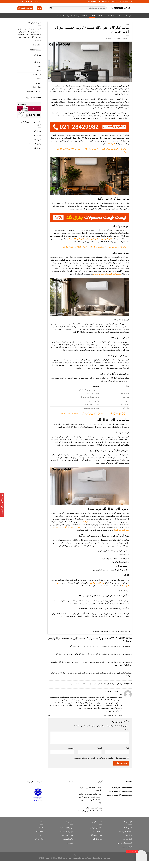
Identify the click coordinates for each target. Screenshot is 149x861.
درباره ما (128, 835)
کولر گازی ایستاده (91, 239)
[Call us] (24, 1)
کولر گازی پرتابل (67, 835)
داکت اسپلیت (68, 839)
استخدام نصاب (126, 847)
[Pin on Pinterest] (89, 624)
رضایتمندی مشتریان (63, 15)
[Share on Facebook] (101, 624)
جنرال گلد (129, 15)
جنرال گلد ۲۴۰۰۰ (35, 140)
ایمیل (99, 748)
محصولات (120, 15)
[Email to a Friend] (93, 624)
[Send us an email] (26, 1)
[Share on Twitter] (97, 624)
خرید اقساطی (101, 15)
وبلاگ (37, 1)
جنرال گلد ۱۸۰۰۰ (35, 135)
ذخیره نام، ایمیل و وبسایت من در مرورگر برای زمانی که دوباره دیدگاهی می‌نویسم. (100, 758)
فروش (119, 843)
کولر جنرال (39, 839)
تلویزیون (70, 843)
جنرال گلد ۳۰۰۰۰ (35, 144)
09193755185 (126, 791)
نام (127, 748)
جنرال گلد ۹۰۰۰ (35, 148)
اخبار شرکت (127, 839)
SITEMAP (39, 831)
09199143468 (126, 795)
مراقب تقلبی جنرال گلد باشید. (2, 504)
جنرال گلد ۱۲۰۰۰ (35, 131)
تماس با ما (128, 828)
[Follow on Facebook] (33, 1)
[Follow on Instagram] (31, 1)
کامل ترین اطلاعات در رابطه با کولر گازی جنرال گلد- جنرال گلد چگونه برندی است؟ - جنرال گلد (89, 654)
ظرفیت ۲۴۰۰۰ (82, 522)
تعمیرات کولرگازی (95, 835)
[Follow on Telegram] (18, 1)
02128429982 (35, 50)
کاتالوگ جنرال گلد (125, 831)
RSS (41, 835)
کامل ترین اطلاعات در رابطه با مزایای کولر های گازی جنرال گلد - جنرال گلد (96, 646)
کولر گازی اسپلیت (105, 239)
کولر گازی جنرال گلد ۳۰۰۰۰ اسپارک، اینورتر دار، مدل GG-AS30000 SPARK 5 (94, 414)
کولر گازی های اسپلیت (96, 583)
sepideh (110, 38)
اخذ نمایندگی (127, 843)
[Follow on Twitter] (28, 1)
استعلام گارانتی (96, 831)
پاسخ (49, 715)
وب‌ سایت (71, 748)
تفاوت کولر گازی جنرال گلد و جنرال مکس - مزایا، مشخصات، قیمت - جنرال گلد (95, 683)
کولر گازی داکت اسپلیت (75, 239)
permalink (105, 631)
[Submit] (51, 8)
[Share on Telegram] (78, 624)
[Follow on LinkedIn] (20, 1)
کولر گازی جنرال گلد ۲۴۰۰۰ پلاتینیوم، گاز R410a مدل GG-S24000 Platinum (95, 247)
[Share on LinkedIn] (85, 624)
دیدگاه (126, 729)
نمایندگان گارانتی (96, 828)
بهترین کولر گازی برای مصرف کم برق (107, 274)
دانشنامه (92, 15)
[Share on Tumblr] (81, 624)
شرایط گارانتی (97, 839)
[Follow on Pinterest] (22, 1)
